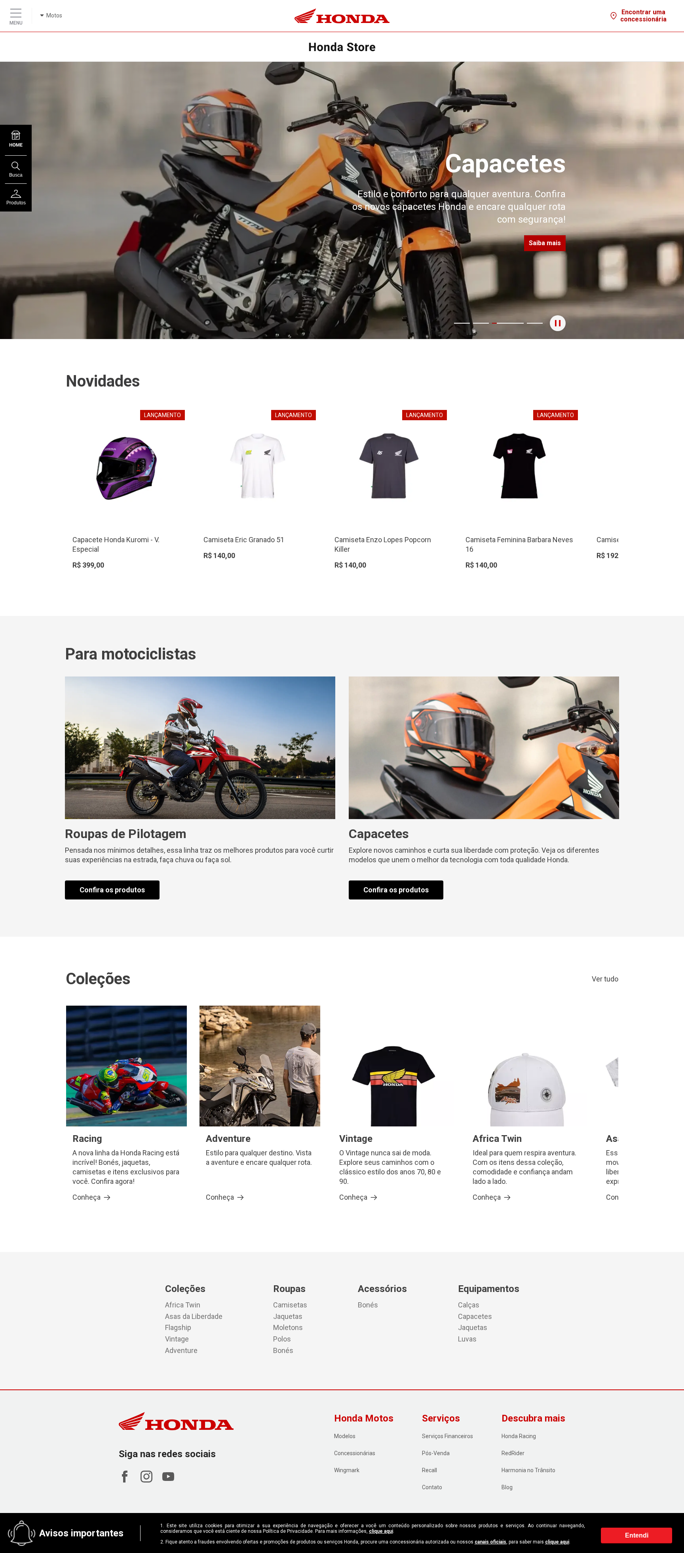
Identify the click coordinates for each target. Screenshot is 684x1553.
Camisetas (290, 1305)
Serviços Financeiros (447, 1436)
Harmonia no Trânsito (528, 1470)
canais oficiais (490, 1542)
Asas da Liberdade (193, 1316)
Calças (468, 1305)
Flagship (178, 1327)
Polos (282, 1339)
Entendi (636, 1535)
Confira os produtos (112, 890)
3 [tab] (499, 323)
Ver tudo (605, 979)
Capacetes (475, 1316)
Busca (16, 175)
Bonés (283, 1350)
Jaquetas (287, 1316)
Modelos (344, 1436)
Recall (429, 1470)
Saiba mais (545, 243)
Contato (432, 1487)
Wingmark (346, 1470)
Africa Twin (182, 1305)
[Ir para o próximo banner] (641, 200)
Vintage (177, 1339)
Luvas (467, 1339)
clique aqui (381, 1531)
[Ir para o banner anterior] (42, 200)
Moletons (288, 1327)
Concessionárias (354, 1453)
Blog (507, 1487)
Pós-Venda (436, 1453)
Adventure (181, 1350)
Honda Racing (519, 1436)
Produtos (16, 203)
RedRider (513, 1453)
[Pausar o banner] (558, 323)
